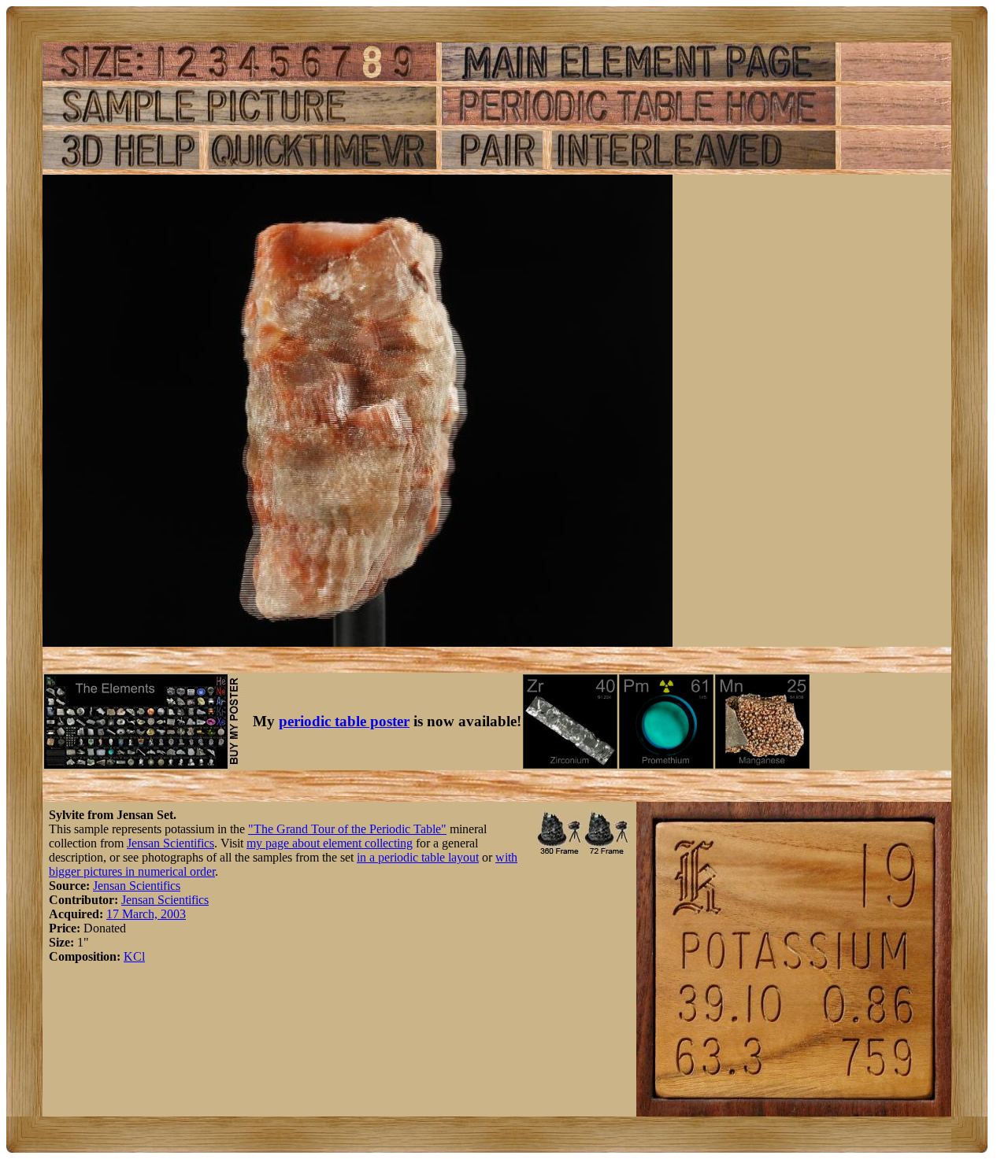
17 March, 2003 (146, 914)
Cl (139, 956)
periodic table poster (344, 721)
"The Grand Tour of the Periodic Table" (347, 829)
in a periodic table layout (418, 857)
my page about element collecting (329, 843)
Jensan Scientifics (170, 843)
